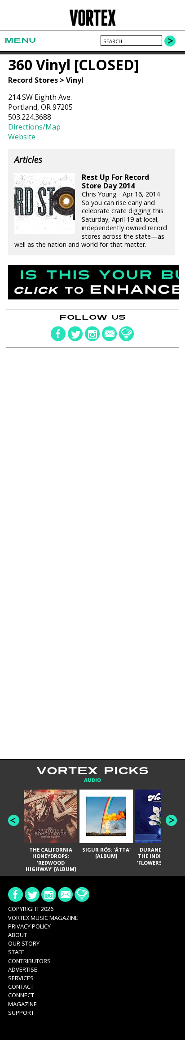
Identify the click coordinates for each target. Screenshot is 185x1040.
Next (171, 820)
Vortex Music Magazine (43, 918)
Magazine (22, 1004)
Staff (16, 952)
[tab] (92, 780)
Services (21, 978)
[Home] (92, 24)
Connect (21, 995)
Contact (21, 986)
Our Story (24, 943)
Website (21, 137)
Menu (20, 40)
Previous (13, 820)
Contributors (29, 961)
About (17, 935)
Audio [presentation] (92, 780)
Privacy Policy (29, 926)
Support (21, 1013)
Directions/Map (34, 127)
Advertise (22, 969)
